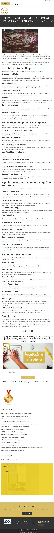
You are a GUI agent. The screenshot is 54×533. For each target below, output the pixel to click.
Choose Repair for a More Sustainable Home (12, 418)
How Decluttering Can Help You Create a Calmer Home (15, 416)
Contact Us (5, 4)
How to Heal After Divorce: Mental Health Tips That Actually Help (17, 413)
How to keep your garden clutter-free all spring (13, 450)
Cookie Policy (30, 523)
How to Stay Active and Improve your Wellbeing (13, 429)
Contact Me (27, 513)
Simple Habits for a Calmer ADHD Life (11, 442)
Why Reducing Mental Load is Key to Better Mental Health (15, 426)
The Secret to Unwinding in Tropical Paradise (12, 445)
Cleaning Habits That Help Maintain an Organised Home (15, 434)
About (25, 521)
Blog (32, 521)
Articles (19, 523)
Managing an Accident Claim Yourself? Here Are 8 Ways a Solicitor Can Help (20, 424)
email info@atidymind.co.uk (16, 4)
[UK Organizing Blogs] (8, 397)
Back (29, 24)
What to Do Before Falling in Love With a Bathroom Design (15, 421)
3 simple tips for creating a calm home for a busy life (14, 439)
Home (25, 24)
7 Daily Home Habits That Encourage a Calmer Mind (14, 432)
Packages (7, 471)
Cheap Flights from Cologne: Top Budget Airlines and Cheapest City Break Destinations (22, 447)
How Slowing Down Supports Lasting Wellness (13, 437)
